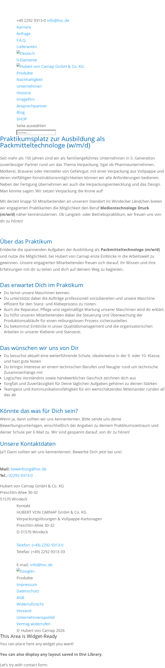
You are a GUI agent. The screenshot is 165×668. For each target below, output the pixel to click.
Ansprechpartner (32, 105)
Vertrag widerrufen (33, 623)
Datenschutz (28, 590)
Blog (21, 112)
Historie (24, 92)
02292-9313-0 (21, 475)
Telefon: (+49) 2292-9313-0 (40, 545)
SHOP (22, 119)
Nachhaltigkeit (30, 79)
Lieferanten (27, 46)
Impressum (27, 584)
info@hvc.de (41, 564)
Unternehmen (29, 86)
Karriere (24, 27)
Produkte (25, 73)
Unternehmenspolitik (36, 617)
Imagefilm (26, 99)
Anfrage (24, 33)
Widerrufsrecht (30, 604)
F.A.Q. (21, 40)
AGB (20, 597)
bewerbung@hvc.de (28, 469)
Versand (24, 610)
